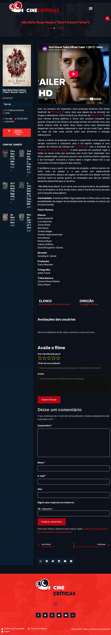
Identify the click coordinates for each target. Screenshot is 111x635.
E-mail (42, 476)
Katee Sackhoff (46, 304)
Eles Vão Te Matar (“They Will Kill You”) (14, 157)
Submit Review (49, 399)
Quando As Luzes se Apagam (53, 150)
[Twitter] (45, 615)
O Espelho (57, 112)
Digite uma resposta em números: (56, 502)
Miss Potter (97, 115)
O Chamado (81, 146)
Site (40, 489)
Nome (41, 462)
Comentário (45, 425)
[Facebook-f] (38, 615)
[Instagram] (52, 615)
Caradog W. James (89, 304)
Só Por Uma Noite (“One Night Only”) (14, 190)
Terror (60, 28)
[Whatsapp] (72, 615)
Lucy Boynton (62, 304)
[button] (91, 8)
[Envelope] (65, 615)
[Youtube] (59, 615)
